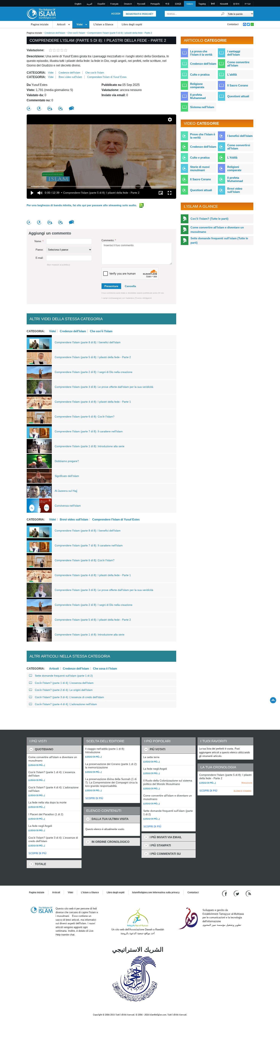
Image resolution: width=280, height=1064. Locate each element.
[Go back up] (273, 700)
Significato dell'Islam (67, 475)
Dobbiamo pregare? (67, 461)
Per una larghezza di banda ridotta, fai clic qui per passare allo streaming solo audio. (82, 205)
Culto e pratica (200, 74)
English (78, 4)
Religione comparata (197, 85)
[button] (170, 119)
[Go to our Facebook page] (225, 893)
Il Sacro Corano (237, 85)
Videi (80, 24)
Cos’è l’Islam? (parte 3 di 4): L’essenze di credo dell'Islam (69, 697)
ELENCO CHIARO (242, 791)
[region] (101, 156)
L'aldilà (232, 74)
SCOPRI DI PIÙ (37, 853)
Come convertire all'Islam (238, 64)
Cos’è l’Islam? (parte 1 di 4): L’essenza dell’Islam (64, 682)
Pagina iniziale (39, 24)
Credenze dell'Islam (55, 33)
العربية (89, 4)
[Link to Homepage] (41, 13)
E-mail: (39, 257)
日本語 (178, 4)
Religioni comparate (234, 168)
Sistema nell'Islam (202, 107)
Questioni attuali (238, 96)
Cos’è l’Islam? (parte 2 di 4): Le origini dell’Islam (64, 689)
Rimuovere (247, 783)
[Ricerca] (223, 14)
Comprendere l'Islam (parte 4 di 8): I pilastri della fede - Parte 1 (93, 401)
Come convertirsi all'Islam (238, 147)
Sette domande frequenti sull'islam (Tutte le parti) (219, 240)
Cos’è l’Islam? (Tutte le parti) (209, 218)
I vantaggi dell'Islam (233, 53)
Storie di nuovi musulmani (200, 168)
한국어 (236, 4)
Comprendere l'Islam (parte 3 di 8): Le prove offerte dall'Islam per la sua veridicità (104, 386)
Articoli (61, 24)
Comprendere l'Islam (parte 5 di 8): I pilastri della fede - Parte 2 (93, 357)
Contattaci (232, 24)
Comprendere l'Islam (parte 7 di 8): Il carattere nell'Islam (89, 431)
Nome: (38, 241)
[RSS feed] (248, 893)
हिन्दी (213, 4)
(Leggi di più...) (36, 765)
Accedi (115, 13)
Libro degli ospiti (132, 24)
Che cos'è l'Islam (76, 33)
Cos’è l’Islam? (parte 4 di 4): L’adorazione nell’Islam (66, 704)
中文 (167, 4)
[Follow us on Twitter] (237, 893)
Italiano (189, 4)
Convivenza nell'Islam (68, 505)
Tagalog (202, 4)
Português (155, 4)
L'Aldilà (232, 157)
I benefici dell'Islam (240, 135)
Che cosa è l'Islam (105, 668)
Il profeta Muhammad (198, 96)
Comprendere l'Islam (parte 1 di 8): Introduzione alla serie (89, 446)
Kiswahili (224, 4)
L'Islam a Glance (103, 24)
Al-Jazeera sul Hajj (66, 490)
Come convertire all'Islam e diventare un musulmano (217, 229)
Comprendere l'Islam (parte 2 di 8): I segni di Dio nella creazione (93, 372)
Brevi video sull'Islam (70, 77)
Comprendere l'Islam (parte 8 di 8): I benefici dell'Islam (88, 342)
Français (114, 4)
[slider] (101, 186)
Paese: (39, 249)
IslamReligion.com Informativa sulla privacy (156, 892)
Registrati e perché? (139, 14)
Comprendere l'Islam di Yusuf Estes (107, 77)
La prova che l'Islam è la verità (201, 53)
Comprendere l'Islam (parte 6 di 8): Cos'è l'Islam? (84, 416)
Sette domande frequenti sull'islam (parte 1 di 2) (64, 675)
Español (101, 4)
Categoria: (36, 72)
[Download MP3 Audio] (49, 108)
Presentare (111, 286)
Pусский (141, 4)
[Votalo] (29, 108)
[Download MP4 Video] (60, 108)
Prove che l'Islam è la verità (202, 136)
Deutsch (128, 4)
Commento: (109, 240)
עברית (247, 4)
